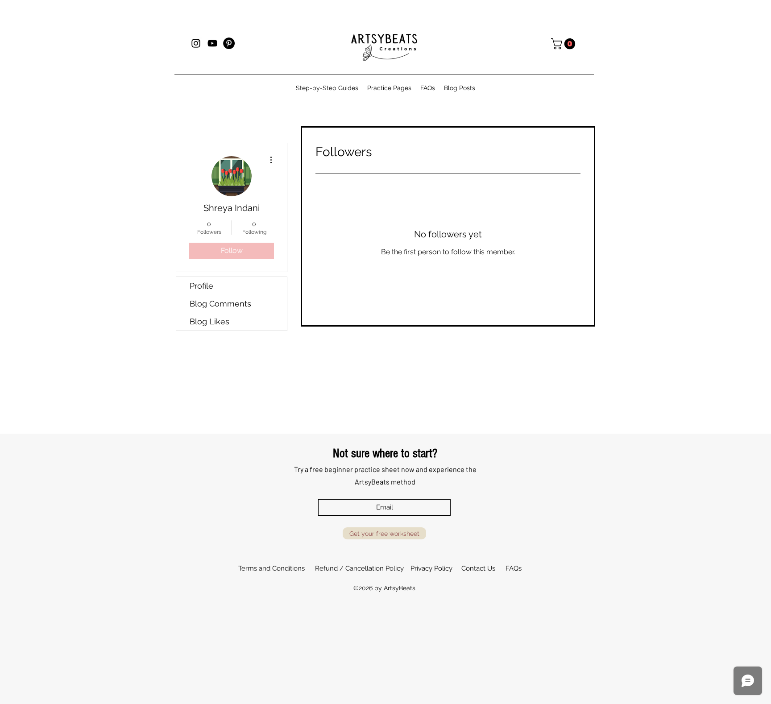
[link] (564, 43)
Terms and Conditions (271, 568)
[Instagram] (196, 43)
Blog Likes (209, 321)
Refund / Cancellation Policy (359, 568)
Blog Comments (220, 303)
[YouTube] (212, 43)
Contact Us (478, 568)
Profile (201, 285)
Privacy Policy (431, 568)
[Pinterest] (229, 43)
